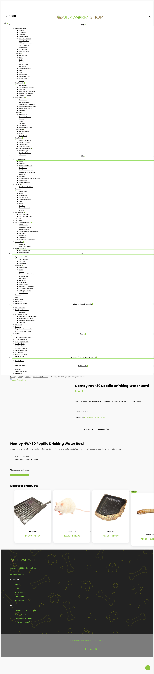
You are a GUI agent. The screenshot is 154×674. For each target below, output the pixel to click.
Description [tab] (88, 429)
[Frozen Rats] (71, 508)
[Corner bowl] (110, 508)
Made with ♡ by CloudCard (94, 640)
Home (12, 377)
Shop (20, 377)
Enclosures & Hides (40, 377)
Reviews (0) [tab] (103, 429)
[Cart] (6, 198)
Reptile (27, 377)
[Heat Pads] (32, 508)
